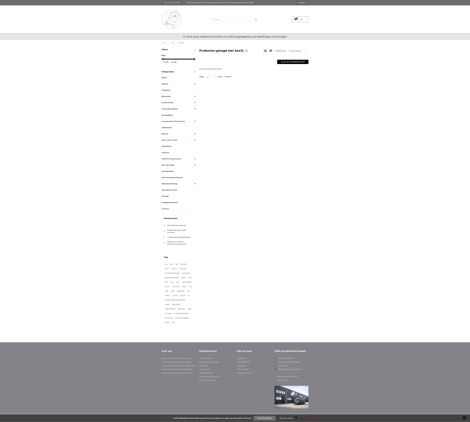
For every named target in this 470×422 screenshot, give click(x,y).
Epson (183, 278)
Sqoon (182, 295)
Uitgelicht (166, 90)
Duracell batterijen (172, 273)
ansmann (181, 309)
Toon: (201, 77)
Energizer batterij (172, 278)
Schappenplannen (170, 202)
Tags (173, 43)
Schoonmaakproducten (172, 177)
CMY (167, 269)
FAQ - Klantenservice (207, 380)
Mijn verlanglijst (243, 369)
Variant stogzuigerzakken (175, 300)
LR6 (166, 291)
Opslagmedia (168, 171)
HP (190, 278)
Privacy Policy (204, 369)
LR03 (184, 286)
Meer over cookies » (287, 418)
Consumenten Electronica (173, 121)
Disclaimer (203, 366)
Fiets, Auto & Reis (169, 140)
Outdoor (165, 152)
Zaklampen (167, 128)
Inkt (172, 282)
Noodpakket (167, 115)
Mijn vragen (241, 366)
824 (173, 322)
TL (189, 295)
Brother (184, 264)
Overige (165, 196)
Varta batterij (170, 309)
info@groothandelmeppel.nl (289, 369)
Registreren (241, 358)
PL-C (189, 291)
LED (177, 282)
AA (166, 264)
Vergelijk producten (245, 373)
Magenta (180, 291)
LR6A (172, 291)
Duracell (182, 269)
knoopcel (169, 318)
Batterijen (166, 96)
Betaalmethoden (206, 373)
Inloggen (301, 3)
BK (177, 264)
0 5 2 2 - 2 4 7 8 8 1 (173, 3)
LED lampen (187, 282)
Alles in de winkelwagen (293, 62)
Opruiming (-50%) (169, 190)
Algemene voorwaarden (209, 362)
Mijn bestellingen (243, 362)
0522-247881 (283, 366)
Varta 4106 (176, 304)
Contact (165, 209)
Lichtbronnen (168, 103)
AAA (171, 264)
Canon (174, 269)
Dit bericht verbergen (264, 418)
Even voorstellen (205, 358)
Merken (165, 84)
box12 (181, 43)
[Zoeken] (255, 19)
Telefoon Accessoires (171, 159)
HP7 (166, 282)
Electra (165, 134)
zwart (167, 322)
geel (189, 309)
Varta (167, 304)
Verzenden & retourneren (209, 377)
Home (164, 43)
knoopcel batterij (182, 318)
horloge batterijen (181, 313)
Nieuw (164, 78)
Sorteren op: (280, 51)
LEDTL (167, 286)
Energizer (186, 273)
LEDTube (176, 286)
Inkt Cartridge (168, 165)
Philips (167, 295)
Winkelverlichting (169, 184)
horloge (168, 313)
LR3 (190, 286)
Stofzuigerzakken (170, 109)
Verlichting (166, 146)
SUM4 (175, 295)
